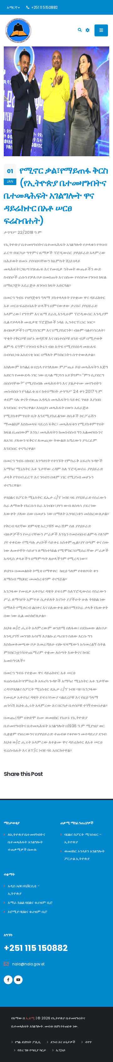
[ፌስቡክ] (8, 979)
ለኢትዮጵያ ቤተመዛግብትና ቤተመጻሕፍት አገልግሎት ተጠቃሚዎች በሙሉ (26, 842)
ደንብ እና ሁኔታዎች (63, 1042)
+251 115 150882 (36, 948)
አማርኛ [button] (12, 7)
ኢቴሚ (30, 1018)
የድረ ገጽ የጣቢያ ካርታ (32, 1050)
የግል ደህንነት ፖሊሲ (28, 1042)
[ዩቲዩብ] (18, 979)
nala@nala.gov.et (28, 964)
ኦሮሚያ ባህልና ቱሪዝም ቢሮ (27, 911)
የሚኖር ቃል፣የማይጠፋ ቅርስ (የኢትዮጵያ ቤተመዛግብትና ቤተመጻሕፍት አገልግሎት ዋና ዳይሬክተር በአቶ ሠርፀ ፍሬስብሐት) (56, 195)
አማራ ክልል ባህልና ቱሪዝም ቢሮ (30, 902)
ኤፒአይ (60, 1050)
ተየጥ (88, 1042)
